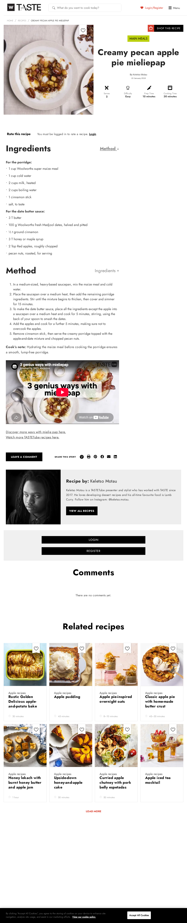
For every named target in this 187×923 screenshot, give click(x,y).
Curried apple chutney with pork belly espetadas (115, 782)
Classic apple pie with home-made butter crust (160, 701)
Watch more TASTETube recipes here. (32, 437)
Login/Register (153, 7)
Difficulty (128, 93)
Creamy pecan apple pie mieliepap (50, 20)
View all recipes (81, 511)
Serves (107, 93)
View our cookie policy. (84, 917)
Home (10, 20)
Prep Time (149, 93)
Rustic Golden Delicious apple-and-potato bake (23, 701)
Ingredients (106, 270)
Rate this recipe (18, 134)
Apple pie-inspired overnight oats (116, 699)
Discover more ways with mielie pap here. (36, 432)
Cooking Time (170, 93)
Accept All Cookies (139, 915)
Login (92, 134)
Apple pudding (68, 696)
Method (108, 148)
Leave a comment (24, 457)
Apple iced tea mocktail (158, 780)
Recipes (22, 20)
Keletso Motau (140, 74)
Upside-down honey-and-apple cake (68, 782)
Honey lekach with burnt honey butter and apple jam (24, 782)
